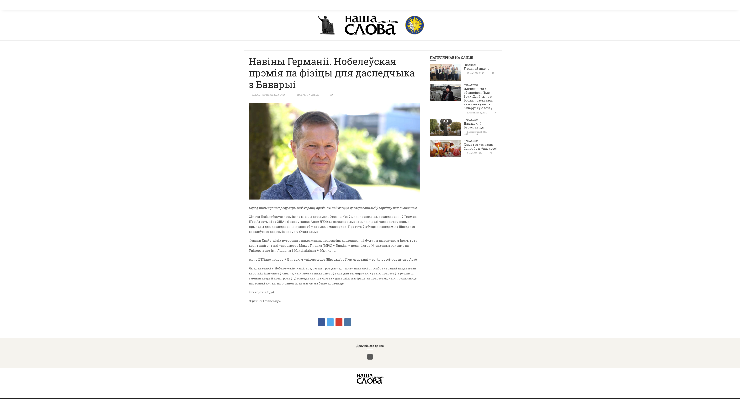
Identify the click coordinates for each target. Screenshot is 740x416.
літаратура (470, 64)
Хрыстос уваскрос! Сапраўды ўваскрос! (480, 146)
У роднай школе (476, 68)
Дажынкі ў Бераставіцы (474, 125)
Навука (302, 94)
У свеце (314, 94)
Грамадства (471, 85)
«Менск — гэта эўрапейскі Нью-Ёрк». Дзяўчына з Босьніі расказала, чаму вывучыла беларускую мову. (478, 98)
